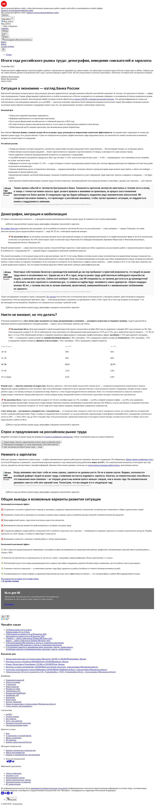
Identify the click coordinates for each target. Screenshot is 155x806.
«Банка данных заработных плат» (139, 459)
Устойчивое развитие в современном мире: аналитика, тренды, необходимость (38, 649)
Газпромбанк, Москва (77, 659)
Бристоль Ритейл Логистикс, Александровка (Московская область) (70, 667)
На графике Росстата (9, 228)
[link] (5, 36)
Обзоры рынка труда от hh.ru (18, 632)
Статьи (9, 55)
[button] (3, 42)
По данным (51, 297)
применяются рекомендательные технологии (49, 788)
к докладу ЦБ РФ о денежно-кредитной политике (93, 99)
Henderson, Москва (60, 662)
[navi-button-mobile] (3, 50)
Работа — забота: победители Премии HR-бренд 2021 (28, 641)
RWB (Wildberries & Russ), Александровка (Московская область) (80, 670)
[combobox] (11, 799)
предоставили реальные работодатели (104, 465)
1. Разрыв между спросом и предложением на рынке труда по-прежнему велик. (31, 442)
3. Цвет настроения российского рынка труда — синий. (22, 447)
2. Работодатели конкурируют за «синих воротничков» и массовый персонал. (30, 444)
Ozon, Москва (59, 664)
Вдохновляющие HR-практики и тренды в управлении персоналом (34, 645)
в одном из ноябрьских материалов (58, 437)
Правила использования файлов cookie (43, 13)
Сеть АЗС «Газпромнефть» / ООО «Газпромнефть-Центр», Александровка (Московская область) (76, 672)
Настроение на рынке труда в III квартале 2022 (25, 636)
